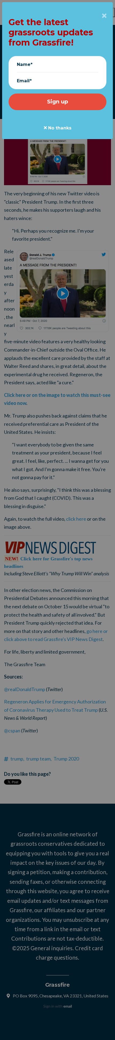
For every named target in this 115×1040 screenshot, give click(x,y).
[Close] (104, 16)
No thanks (59, 128)
